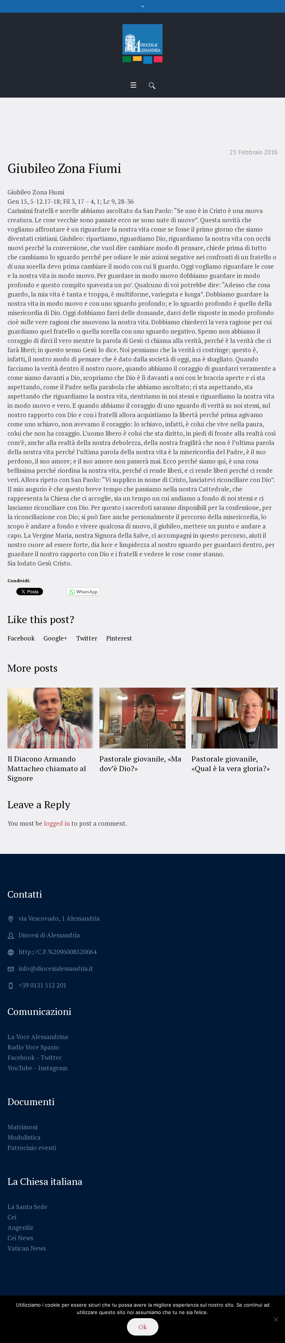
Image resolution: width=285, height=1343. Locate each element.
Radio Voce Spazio (33, 1047)
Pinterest (119, 638)
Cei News (20, 1238)
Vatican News (26, 1248)
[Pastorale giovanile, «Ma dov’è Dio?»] (142, 718)
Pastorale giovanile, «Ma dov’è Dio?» (140, 763)
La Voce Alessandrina (37, 1036)
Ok (142, 1326)
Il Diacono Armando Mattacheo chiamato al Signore (46, 768)
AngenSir (20, 1227)
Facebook (21, 638)
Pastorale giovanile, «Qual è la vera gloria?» (230, 763)
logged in (57, 823)
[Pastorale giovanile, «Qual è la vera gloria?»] (234, 718)
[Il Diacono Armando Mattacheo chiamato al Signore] (50, 718)
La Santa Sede (27, 1206)
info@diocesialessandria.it (56, 968)
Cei (11, 1217)
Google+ (55, 638)
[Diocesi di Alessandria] (142, 44)
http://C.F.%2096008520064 (57, 951)
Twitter (86, 638)
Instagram (53, 1068)
